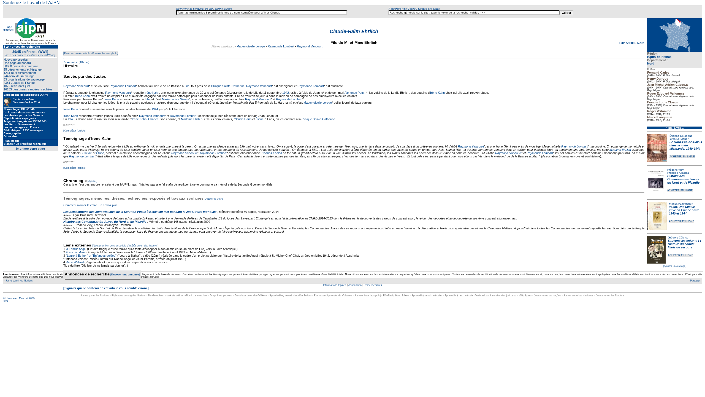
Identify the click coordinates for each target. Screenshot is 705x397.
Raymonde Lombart (281, 46)
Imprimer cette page (30, 148)
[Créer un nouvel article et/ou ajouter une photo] (90, 53)
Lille (187, 86)
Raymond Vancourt (309, 46)
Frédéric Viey (675, 169)
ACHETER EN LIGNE (682, 156)
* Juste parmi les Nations (18, 280)
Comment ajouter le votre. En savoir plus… (92, 205)
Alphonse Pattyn (355, 92)
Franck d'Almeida (678, 172)
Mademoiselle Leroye (251, 46)
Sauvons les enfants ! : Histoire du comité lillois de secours (684, 244)
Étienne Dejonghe (681, 135)
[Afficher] (83, 62)
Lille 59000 (627, 43)
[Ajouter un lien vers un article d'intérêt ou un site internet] (125, 245)
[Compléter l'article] (74, 130)
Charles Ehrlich (272, 153)
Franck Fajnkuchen (681, 203)
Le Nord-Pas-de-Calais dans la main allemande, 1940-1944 (685, 145)
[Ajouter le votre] (214, 198)
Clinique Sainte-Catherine (228, 86)
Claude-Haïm (242, 119)
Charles (153, 119)
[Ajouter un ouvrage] (674, 266)
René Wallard (75, 262)
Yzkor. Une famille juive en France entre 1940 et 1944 (684, 210)
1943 (71, 119)
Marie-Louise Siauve (175, 99)
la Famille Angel (76, 249)
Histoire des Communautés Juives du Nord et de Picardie (683, 179)
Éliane (260, 119)
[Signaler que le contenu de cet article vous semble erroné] (106, 288)
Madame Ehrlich (191, 119)
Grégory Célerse (678, 237)
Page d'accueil (8, 28)
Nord (650, 63)
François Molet (76, 252)
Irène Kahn (152, 92)
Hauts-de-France (659, 56)
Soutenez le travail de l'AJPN (31, 2)
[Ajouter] (92, 181)
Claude (87, 153)
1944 (154, 109)
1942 (285, 92)
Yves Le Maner (678, 138)
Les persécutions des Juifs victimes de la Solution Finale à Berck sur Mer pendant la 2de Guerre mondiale (140, 211)
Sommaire (70, 62)
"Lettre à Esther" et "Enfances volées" (91, 255)
